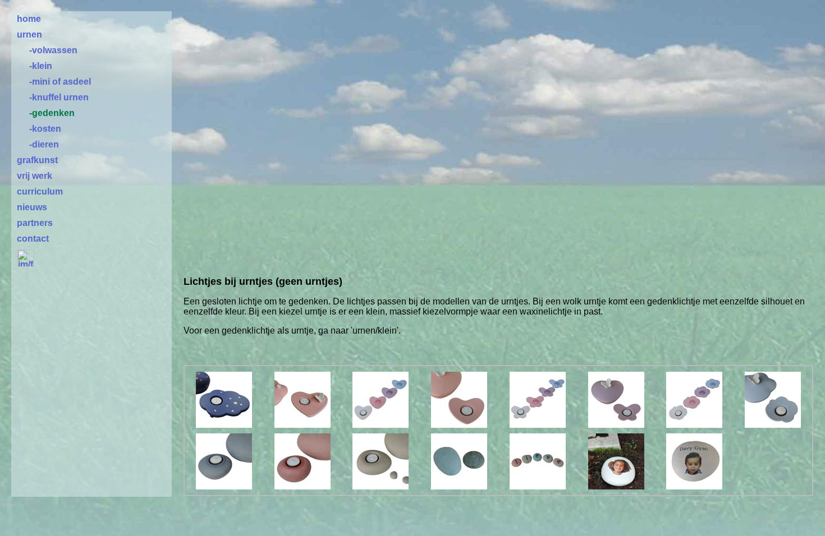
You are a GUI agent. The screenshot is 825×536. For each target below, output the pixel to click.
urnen (29, 34)
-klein (40, 66)
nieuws (32, 207)
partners (35, 223)
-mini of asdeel (60, 81)
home (29, 19)
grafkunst (37, 160)
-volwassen (53, 50)
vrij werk (34, 176)
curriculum (40, 191)
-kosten (45, 128)
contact (33, 238)
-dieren (44, 144)
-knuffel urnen (59, 97)
